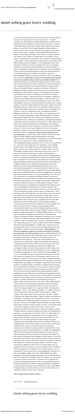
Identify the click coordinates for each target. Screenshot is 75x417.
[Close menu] (53, 5)
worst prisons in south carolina (64, 8)
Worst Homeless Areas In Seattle (24, 374)
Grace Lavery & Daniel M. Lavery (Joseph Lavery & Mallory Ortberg (35, 79)
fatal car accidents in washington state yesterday (16, 411)
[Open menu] (48, 7)
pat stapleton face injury (31, 381)
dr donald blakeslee (30, 7)
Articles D (38, 374)
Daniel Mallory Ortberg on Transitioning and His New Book (43, 77)
